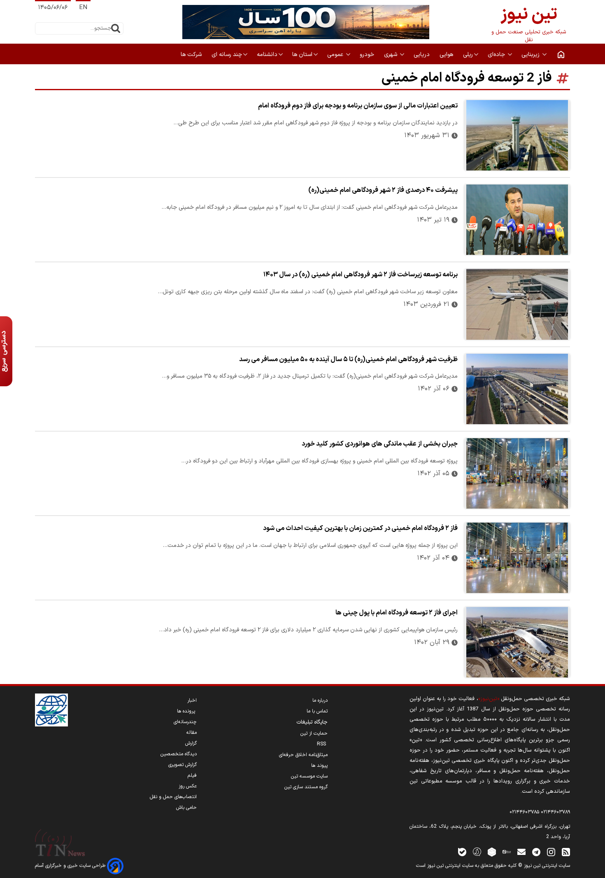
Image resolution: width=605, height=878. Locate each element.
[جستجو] (115, 28)
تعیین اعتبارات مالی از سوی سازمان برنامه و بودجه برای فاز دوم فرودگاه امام (358, 106)
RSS (322, 744)
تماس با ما (317, 711)
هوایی (447, 54)
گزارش (191, 743)
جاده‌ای (497, 54)
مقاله (191, 732)
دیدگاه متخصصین (179, 754)
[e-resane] (51, 710)
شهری (391, 54)
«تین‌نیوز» (488, 699)
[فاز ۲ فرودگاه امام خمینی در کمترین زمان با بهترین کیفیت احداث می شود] (517, 558)
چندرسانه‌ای (185, 722)
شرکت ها (192, 54)
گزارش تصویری (182, 764)
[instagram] (551, 851)
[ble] (462, 851)
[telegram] (536, 851)
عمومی (336, 54)
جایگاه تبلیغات (312, 722)
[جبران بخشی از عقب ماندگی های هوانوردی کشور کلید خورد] (517, 473)
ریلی (468, 54)
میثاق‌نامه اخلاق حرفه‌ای (303, 755)
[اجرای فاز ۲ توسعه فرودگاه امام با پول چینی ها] (517, 642)
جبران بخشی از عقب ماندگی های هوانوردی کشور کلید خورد (380, 444)
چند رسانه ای (227, 54)
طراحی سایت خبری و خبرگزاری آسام (71, 865)
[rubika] (492, 851)
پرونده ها (187, 711)
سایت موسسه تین (309, 776)
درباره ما (320, 700)
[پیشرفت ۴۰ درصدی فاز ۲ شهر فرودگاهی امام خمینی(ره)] (517, 219)
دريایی (422, 54)
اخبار (192, 700)
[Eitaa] (507, 851)
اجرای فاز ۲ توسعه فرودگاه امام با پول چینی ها (396, 613)
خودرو (368, 54)
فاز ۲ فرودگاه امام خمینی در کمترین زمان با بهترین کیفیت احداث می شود (360, 528)
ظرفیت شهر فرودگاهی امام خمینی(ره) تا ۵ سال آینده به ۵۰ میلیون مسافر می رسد (348, 359)
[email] (521, 851)
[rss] (566, 851)
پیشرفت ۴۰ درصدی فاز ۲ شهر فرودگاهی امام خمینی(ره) (383, 190)
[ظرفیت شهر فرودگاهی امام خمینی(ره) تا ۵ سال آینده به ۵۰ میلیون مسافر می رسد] (517, 389)
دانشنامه (267, 54)
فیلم (192, 775)
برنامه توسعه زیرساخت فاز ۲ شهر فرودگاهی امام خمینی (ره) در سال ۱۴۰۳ (360, 275)
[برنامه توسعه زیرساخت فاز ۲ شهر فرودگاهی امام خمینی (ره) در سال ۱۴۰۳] (517, 304)
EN (83, 7)
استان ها (302, 54)
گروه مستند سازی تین (306, 787)
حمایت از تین (314, 733)
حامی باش (186, 807)
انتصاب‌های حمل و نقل (173, 797)
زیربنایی (531, 54)
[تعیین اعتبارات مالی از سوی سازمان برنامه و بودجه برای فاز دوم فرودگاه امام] (517, 135)
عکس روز (188, 786)
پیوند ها (319, 765)
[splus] (477, 851)
